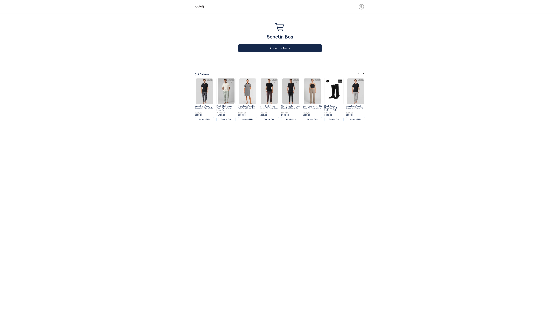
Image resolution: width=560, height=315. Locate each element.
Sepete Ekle (204, 119)
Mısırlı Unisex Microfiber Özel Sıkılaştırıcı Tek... (330, 108)
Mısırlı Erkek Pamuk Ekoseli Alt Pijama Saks (204, 107)
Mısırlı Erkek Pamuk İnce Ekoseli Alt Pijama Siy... (290, 107)
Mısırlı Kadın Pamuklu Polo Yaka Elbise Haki (246, 107)
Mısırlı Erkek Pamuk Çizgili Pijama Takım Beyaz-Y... (224, 108)
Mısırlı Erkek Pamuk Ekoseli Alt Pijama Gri (354, 107)
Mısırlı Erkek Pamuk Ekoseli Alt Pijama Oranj (269, 107)
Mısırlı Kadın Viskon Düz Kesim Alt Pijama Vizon (312, 107)
